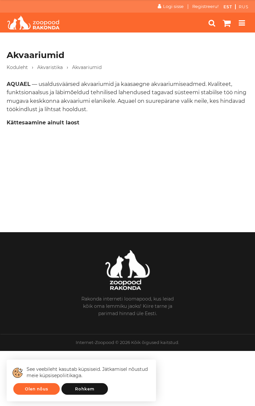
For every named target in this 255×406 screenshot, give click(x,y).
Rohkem (85, 388)
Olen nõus (36, 388)
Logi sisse (173, 6)
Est (227, 6)
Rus (243, 6)
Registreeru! (205, 6)
